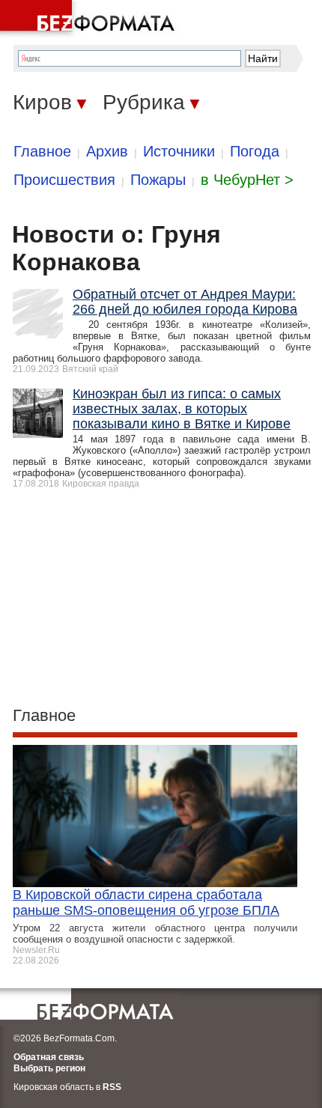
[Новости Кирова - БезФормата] (90, 18)
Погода (254, 151)
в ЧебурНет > (247, 179)
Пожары (158, 179)
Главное (42, 151)
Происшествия (64, 179)
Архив (107, 151)
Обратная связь (48, 1057)
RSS (112, 1087)
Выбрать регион (49, 1068)
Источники (179, 151)
